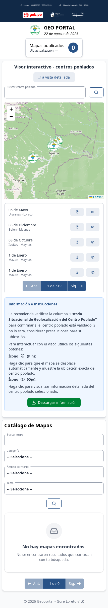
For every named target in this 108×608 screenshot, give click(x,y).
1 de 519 (54, 285)
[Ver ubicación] (77, 212)
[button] (33, 158)
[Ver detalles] (92, 212)
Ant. (34, 285)
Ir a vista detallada (54, 77)
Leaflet (97, 197)
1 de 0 (54, 583)
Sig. (74, 285)
